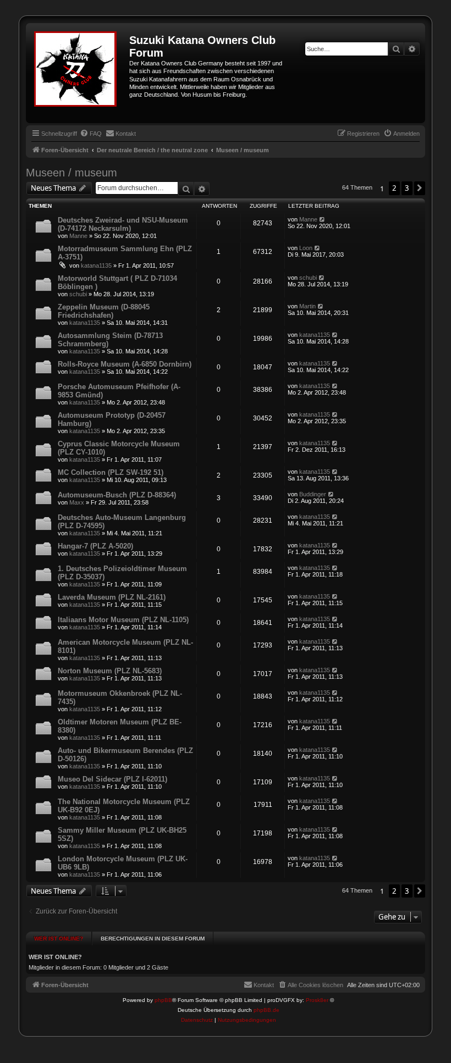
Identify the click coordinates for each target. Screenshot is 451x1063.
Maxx (76, 502)
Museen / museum (71, 173)
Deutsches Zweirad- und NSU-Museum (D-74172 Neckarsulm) (123, 224)
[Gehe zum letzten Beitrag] (322, 219)
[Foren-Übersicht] (79, 73)
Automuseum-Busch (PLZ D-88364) (117, 495)
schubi (78, 294)
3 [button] (407, 188)
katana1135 (96, 265)
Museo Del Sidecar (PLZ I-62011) (112, 779)
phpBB (163, 1000)
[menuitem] (91, 133)
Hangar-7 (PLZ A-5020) (95, 546)
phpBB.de (266, 1010)
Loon (305, 248)
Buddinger (312, 494)
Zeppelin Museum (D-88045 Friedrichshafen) (104, 311)
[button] (419, 188)
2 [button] (394, 188)
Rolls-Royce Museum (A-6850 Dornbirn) (124, 364)
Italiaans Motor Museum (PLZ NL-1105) (123, 620)
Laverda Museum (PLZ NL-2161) (112, 597)
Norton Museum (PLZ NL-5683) (110, 671)
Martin (307, 306)
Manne (78, 235)
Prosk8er (317, 1000)
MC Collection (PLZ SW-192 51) (110, 472)
